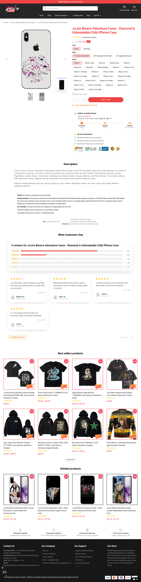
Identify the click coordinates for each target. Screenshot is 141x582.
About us (45, 551)
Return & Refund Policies (83, 557)
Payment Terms (80, 554)
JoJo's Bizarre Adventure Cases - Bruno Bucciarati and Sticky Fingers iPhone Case (53, 510)
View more (70, 460)
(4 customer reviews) (89, 37)
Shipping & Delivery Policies (84, 551)
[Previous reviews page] (120, 338)
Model (74, 59)
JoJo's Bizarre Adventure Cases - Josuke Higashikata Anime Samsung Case (121, 510)
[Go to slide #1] (30, 97)
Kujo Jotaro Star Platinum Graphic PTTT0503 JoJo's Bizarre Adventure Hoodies (17, 445)
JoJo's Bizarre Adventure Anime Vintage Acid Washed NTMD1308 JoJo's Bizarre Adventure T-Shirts (19, 395)
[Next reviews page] (131, 338)
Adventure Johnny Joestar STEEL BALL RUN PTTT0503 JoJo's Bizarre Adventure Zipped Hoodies (53, 445)
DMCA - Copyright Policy (50, 560)
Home (6, 22)
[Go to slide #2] (42, 97)
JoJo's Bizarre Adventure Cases (23, 22)
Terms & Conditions (49, 554)
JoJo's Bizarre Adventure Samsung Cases (84, 224)
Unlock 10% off (4, 572)
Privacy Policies (47, 557)
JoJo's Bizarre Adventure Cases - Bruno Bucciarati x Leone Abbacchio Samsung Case (19, 510)
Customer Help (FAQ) (82, 563)
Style (74, 52)
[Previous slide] (7, 59)
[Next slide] (65, 59)
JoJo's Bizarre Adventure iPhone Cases (52, 22)
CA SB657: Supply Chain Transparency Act (56, 563)
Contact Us (79, 560)
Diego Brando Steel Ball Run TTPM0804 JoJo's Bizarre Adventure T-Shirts (87, 395)
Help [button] (137, 579)
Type (74, 45)
